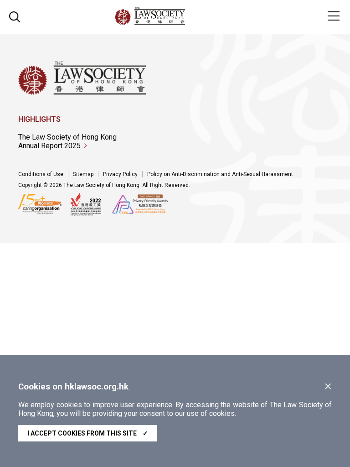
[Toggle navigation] (333, 16)
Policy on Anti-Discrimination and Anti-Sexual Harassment (220, 174)
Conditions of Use (40, 174)
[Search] (14, 15)
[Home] (175, 22)
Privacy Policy (120, 174)
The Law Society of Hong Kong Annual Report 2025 (67, 141)
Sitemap (83, 174)
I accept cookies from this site (87, 433)
